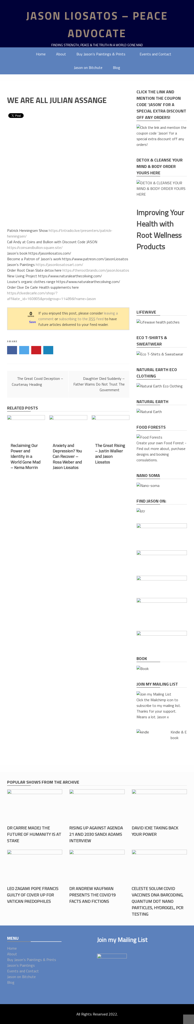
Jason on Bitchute (88, 67)
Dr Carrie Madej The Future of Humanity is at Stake (34, 834)
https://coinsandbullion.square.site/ (35, 247)
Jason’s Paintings (21, 965)
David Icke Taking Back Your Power (155, 831)
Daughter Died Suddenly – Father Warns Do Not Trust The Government (99, 384)
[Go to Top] (188, 1019)
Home (41, 54)
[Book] (143, 668)
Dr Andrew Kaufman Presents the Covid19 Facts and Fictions (92, 895)
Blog (116, 67)
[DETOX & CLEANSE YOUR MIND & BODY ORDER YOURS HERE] (162, 194)
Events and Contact (155, 54)
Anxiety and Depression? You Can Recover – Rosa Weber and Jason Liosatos (67, 456)
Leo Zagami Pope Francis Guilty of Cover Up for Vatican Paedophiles (32, 895)
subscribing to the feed (81, 319)
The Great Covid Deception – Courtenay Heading (37, 381)
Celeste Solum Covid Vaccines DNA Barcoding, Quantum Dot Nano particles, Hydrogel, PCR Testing (157, 901)
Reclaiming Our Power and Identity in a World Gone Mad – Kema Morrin (25, 456)
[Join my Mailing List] (154, 694)
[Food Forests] (149, 437)
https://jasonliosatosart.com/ (59, 264)
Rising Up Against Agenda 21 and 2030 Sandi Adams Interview (96, 834)
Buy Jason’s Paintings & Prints (100, 54)
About (61, 54)
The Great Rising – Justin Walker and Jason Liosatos (110, 453)
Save (32, 322)
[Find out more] (158, 322)
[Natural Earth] (149, 411)
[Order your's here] (148, 485)
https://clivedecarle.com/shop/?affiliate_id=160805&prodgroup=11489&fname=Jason (51, 295)
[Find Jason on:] (141, 511)
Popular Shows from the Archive (43, 782)
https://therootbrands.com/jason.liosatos (95, 270)
